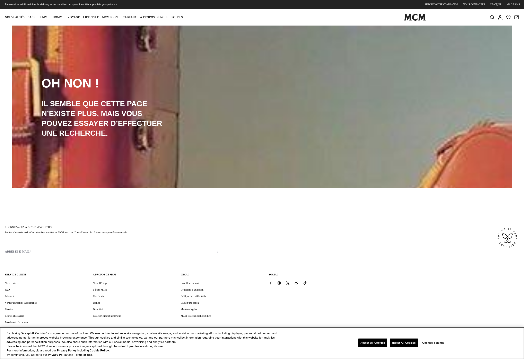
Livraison (9, 309)
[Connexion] (500, 17)
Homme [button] (58, 17)
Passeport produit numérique (107, 315)
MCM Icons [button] (110, 17)
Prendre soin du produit (16, 322)
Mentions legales (189, 309)
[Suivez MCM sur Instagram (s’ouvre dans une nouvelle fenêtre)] (279, 283)
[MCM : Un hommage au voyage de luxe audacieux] (415, 19)
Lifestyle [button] (91, 17)
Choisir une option (190, 302)
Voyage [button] (74, 17)
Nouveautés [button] (15, 17)
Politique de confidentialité (193, 296)
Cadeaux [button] (130, 17)
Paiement (9, 296)
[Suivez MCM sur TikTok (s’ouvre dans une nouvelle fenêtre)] (305, 283)
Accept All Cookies (372, 342)
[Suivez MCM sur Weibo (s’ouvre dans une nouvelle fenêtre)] (296, 283)
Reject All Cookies (404, 342)
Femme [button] (43, 17)
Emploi (96, 302)
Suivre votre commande (441, 4)
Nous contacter (474, 4)
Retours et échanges (14, 315)
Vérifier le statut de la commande (21, 302)
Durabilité (98, 309)
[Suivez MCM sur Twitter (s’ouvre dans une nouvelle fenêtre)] (288, 283)
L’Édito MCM (100, 289)
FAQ (7, 289)
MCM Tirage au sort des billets (196, 315)
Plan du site (98, 296)
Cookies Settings (433, 342)
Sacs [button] (31, 17)
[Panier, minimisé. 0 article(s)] (516, 17)
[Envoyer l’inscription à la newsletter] (217, 252)
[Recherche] (492, 17)
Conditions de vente (190, 283)
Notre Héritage (100, 283)
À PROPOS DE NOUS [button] (154, 17)
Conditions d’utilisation (192, 289)
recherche (82, 133)
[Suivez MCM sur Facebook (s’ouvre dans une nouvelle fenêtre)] (270, 283)
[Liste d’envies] (508, 17)
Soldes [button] (177, 17)
